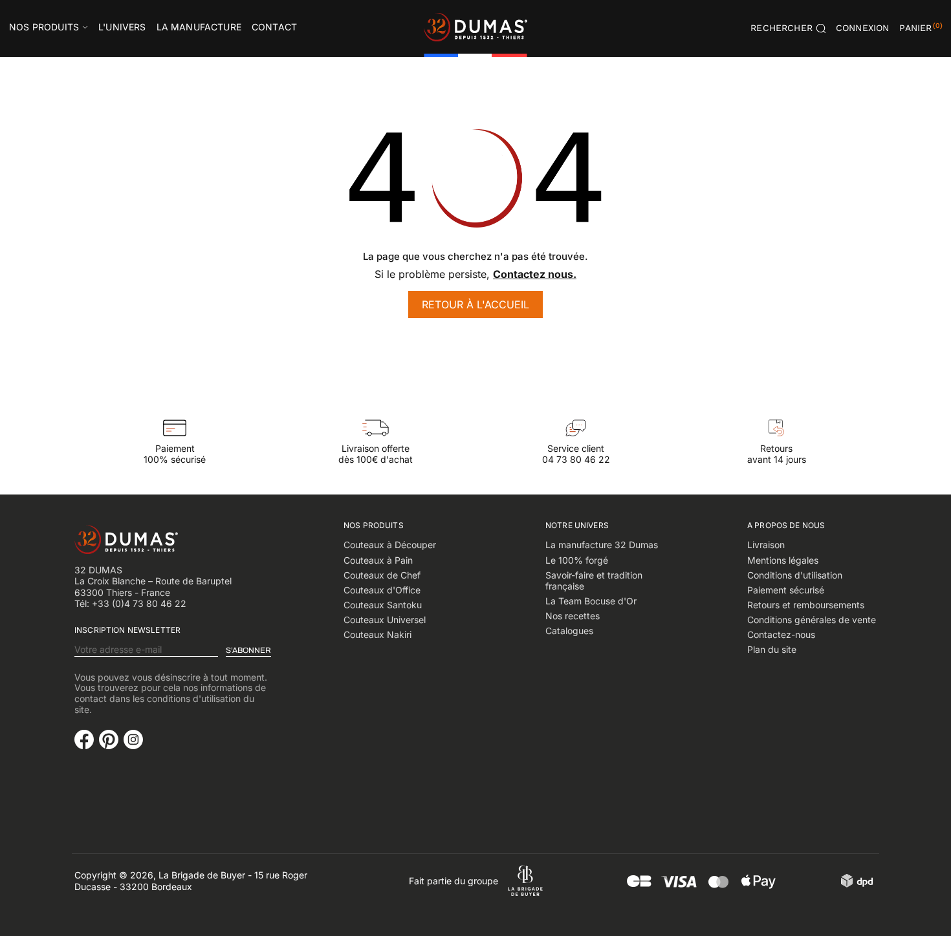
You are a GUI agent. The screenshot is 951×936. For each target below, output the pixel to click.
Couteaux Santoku (383, 604)
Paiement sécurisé (785, 589)
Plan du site (771, 649)
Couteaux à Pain (378, 560)
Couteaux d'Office (382, 589)
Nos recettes (572, 615)
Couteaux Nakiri (377, 634)
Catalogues (569, 630)
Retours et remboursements (805, 604)
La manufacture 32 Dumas (601, 544)
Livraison (766, 544)
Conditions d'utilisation (794, 574)
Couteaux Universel (385, 619)
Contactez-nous (781, 634)
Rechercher (781, 28)
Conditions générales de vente (811, 619)
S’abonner (248, 650)
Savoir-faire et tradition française (593, 580)
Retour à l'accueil (475, 304)
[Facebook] (84, 738)
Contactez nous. (534, 274)
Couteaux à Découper (390, 544)
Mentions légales (782, 560)
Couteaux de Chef (382, 574)
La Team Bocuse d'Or (591, 600)
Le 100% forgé (576, 560)
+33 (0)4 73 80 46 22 (139, 603)
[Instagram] (133, 738)
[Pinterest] (108, 738)
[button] (863, 28)
